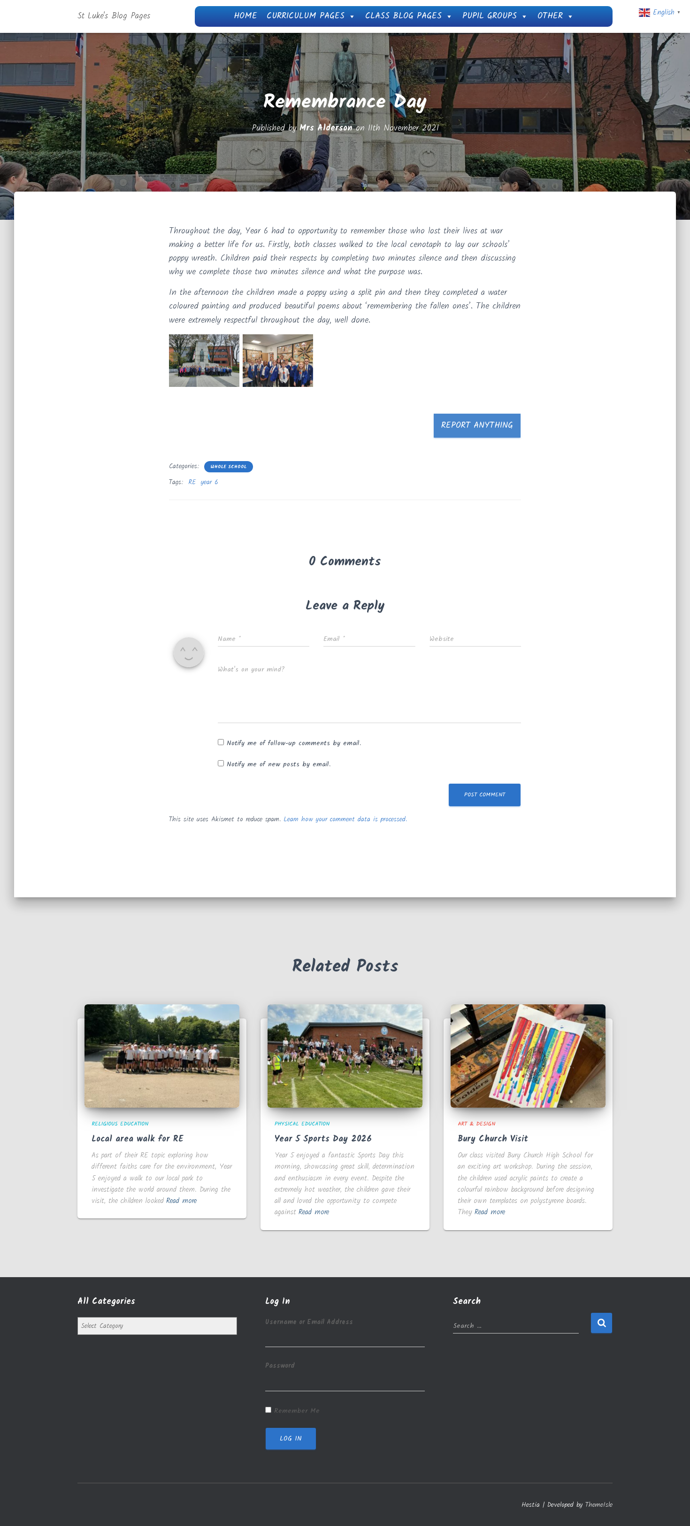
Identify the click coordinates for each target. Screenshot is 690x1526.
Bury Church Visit (493, 1139)
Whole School (228, 466)
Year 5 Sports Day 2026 (323, 1139)
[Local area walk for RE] (161, 1056)
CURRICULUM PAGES (306, 16)
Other (550, 16)
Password (280, 1366)
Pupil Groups (489, 16)
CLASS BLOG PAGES (403, 16)
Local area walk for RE (137, 1139)
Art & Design (476, 1123)
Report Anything (477, 425)
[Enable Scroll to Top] (671, 1507)
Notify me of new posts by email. (278, 764)
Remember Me (297, 1411)
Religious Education (120, 1123)
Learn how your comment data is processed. (345, 819)
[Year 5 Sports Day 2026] (345, 1056)
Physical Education (302, 1123)
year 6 (209, 482)
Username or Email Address (309, 1322)
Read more (181, 1201)
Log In (291, 1439)
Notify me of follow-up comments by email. (294, 743)
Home (245, 16)
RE (192, 482)
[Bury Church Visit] (528, 1056)
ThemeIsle (599, 1505)
